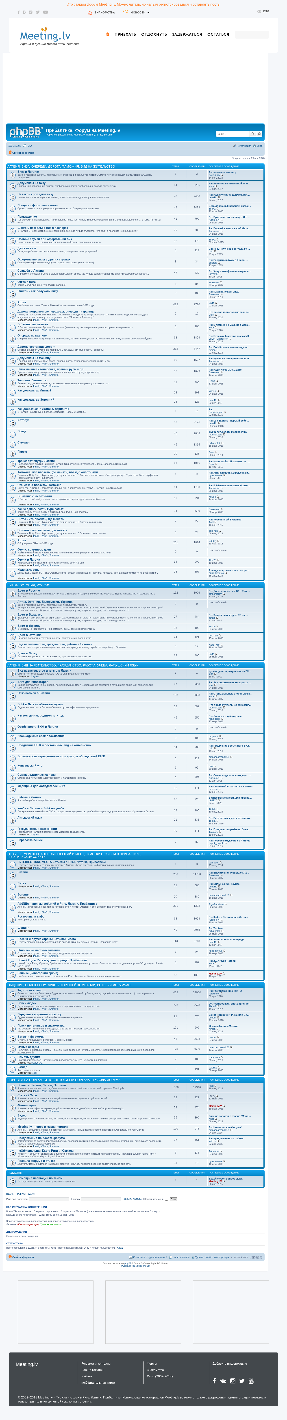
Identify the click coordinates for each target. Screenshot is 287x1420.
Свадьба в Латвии (30, 270)
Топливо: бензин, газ (32, 380)
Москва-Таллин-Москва (223, 1026)
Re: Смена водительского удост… (230, 775)
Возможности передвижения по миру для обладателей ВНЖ (61, 756)
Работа (86, 1376)
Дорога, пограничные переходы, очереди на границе (55, 311)
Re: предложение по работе (226, 1138)
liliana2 (212, 1006)
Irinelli (36, 320)
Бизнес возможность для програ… (230, 797)
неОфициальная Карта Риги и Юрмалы (45, 1150)
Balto (211, 302)
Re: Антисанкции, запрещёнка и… (229, 472)
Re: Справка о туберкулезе (225, 716)
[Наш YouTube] (45, 12)
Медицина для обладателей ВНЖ (41, 786)
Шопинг (23, 927)
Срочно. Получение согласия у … (229, 248)
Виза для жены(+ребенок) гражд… (230, 206)
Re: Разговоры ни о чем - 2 (225, 991)
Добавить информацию (230, 1363)
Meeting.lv (27, 1364)
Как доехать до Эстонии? (35, 399)
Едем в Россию (28, 590)
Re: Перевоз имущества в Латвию (229, 840)
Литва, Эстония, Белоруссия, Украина (44, 601)
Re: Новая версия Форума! (225, 1127)
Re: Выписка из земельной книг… (230, 183)
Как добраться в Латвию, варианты (43, 409)
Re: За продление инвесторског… (230, 682)
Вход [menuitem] (259, 145)
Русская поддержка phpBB (135, 1266)
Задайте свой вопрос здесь (226, 1178)
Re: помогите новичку (222, 172)
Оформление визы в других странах (43, 259)
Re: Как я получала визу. (224, 291)
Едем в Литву (27, 653)
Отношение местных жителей (38, 950)
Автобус (23, 420)
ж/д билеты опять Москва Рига (228, 431)
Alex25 (212, 560)
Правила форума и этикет (36, 1160)
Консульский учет (30, 765)
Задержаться (187, 34)
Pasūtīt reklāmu (92, 1370)
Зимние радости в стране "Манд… (230, 1116)
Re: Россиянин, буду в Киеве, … (228, 260)
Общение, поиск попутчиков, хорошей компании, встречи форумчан (68, 985)
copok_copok (216, 843)
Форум (152, 1363)
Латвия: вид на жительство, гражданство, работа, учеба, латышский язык (72, 665)
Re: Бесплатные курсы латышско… (230, 818)
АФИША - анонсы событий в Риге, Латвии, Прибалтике (57, 903)
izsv (211, 685)
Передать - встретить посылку (39, 1014)
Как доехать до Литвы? (34, 390)
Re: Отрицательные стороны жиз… (230, 693)
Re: (211, 409)
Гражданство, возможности (37, 828)
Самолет (23, 442)
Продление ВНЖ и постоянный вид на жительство (54, 745)
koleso (212, 391)
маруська (36, 1062)
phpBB (128, 1263)
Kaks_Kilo (214, 644)
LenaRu (213, 197)
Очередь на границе (32, 335)
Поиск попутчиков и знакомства (40, 1025)
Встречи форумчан (31, 1036)
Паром (22, 451)
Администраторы (28, 1224)
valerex (213, 1067)
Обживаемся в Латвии (33, 693)
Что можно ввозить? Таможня (39, 485)
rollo (211, 251)
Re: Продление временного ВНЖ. (229, 745)
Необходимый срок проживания (41, 736)
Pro (211, 766)
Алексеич (214, 219)
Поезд (21, 431)
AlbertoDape (215, 434)
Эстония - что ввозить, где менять (42, 530)
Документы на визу (31, 183)
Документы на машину (33, 358)
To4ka (212, 208)
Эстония (23, 894)
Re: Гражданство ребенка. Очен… (229, 829)
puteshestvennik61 (219, 757)
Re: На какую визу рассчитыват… (229, 194)
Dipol (211, 314)
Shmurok (54, 320)
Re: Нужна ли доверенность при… (230, 358)
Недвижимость (28, 569)
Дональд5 (214, 175)
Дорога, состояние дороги (36, 346)
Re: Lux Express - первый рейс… (229, 420)
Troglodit (213, 832)
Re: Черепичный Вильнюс (225, 519)
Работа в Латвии (29, 797)
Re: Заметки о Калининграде (226, 939)
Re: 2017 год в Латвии (222, 960)
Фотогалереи (26, 1105)
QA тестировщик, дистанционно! (229, 1003)
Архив (21, 302)
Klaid (34, 1072)
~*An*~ (44, 320)
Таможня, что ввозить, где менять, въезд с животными (57, 472)
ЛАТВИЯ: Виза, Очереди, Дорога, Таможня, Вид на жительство (61, 166)
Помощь (14, 1173)
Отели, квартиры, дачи (34, 549)
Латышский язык (29, 817)
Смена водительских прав (36, 774)
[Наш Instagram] (31, 12)
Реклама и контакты (96, 1363)
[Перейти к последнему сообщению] (221, 175)
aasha (212, 626)
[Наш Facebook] (19, 12)
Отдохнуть (154, 34)
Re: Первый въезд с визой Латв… (229, 228)
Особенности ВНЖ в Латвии (37, 726)
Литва (21, 883)
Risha (212, 381)
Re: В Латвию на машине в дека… (229, 324)
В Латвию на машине (32, 324)
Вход (9, 1194)
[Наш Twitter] (38, 12)
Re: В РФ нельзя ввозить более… (229, 485)
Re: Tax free (216, 928)
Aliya (120, 1247)
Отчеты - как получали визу (37, 291)
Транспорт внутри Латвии (36, 461)
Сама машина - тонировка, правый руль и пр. (50, 369)
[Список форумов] (26, 132)
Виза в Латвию (28, 171)
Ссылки (17, 145)
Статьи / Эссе (27, 1095)
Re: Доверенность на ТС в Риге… (229, 591)
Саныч (212, 541)
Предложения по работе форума (41, 1138)
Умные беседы (28, 1047)
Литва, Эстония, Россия (28, 585)
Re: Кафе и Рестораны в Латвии (228, 917)
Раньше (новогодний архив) (37, 973)
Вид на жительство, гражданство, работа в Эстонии (54, 644)
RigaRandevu (216, 904)
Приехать (125, 34)
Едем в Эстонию (29, 635)
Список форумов (23, 152)
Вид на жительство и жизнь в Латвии (44, 670)
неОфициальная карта (98, 1382)
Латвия (22, 872)
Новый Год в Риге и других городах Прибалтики (52, 960)
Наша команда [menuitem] (181, 1257)
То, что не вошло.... (31, 990)
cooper (212, 1017)
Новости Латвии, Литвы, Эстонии (41, 1085)
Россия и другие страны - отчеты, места (46, 939)
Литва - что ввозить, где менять (40, 519)
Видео (21, 1115)
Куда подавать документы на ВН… (230, 671)
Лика (211, 452)
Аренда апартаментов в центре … (229, 570)
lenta (211, 186)
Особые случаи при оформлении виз (44, 239)
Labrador (214, 862)
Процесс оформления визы (37, 205)
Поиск (253, 134)
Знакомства (105, 12)
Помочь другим (28, 1057)
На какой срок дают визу (35, 194)
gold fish (213, 530)
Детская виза (26, 248)
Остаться (218, 34)
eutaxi (212, 617)
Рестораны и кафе (30, 916)
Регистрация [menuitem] (244, 145)
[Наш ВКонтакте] (24, 12)
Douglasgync (216, 412)
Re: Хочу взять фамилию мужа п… (230, 271)
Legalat (35, 676)
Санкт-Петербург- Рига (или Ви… (229, 1015)
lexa (211, 674)
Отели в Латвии (28, 559)
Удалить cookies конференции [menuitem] (212, 1257)
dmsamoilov (215, 593)
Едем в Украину (28, 625)
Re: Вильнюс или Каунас (224, 884)
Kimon (212, 350)
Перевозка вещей (30, 840)
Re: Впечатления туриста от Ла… (229, 872)
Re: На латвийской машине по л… (230, 461)
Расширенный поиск (259, 134)
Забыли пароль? (133, 1199)
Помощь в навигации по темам (40, 1178)
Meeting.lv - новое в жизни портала (42, 1126)
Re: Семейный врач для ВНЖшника (230, 786)
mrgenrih (213, 736)
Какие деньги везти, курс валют (40, 509)
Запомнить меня (154, 1199)
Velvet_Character (218, 338)
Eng (266, 11)
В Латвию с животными (34, 496)
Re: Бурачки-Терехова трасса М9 (229, 336)
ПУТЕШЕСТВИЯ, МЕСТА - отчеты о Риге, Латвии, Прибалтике (61, 862)
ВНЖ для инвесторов (32, 682)
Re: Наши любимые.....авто (225, 369)
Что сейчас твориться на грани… (229, 312)
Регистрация (26, 1194)
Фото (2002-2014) (160, 1376)
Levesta (213, 274)
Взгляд (22, 1067)
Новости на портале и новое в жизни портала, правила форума (63, 1080)
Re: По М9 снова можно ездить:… (229, 347)
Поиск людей (27, 1003)
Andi (211, 522)
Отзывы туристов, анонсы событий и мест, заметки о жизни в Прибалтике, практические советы (74, 855)
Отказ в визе (26, 282)
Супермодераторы (51, 1224)
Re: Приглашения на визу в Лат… (229, 217)
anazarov (214, 282)
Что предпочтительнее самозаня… (230, 704)
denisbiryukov (216, 573)
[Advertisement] (135, 89)
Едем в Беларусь (29, 614)
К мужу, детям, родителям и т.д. (40, 715)
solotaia (213, 262)
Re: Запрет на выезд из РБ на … (228, 615)
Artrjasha (214, 1151)
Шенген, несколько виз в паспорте (42, 227)
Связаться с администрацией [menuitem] (150, 1257)
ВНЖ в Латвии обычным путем (40, 704)
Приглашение (27, 216)
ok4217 (213, 800)
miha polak (214, 443)
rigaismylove (215, 475)
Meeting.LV (215, 973)
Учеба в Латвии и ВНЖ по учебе (40, 808)
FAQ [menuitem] (29, 145)
